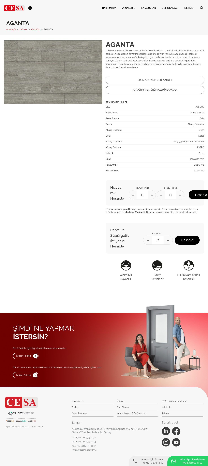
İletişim (189, 8)
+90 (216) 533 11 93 (86, 441)
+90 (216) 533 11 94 (86, 445)
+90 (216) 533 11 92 (86, 437)
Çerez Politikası (79, 413)
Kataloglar (148, 8)
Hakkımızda (109, 8)
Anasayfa (11, 29)
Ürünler (127, 8)
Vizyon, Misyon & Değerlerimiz (131, 413)
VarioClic (36, 29)
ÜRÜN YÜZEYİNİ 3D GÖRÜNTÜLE (155, 80)
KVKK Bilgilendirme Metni (174, 401)
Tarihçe (75, 407)
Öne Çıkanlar (170, 8)
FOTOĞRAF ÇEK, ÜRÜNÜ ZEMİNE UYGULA (155, 89)
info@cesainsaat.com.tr (84, 449)
